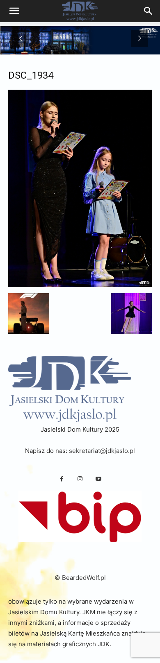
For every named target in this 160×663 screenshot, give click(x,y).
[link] (148, 11)
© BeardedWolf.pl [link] (80, 578)
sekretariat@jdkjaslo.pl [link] (102, 451)
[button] (28, 313)
